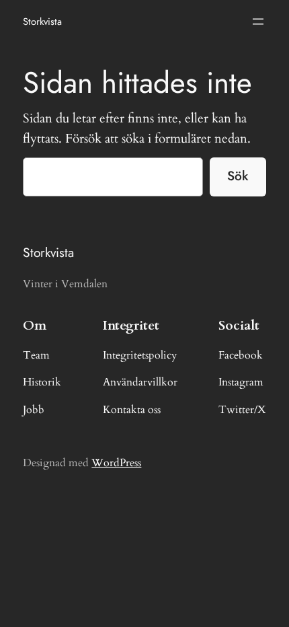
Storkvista (42, 21)
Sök (238, 175)
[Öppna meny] (258, 21)
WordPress (116, 462)
